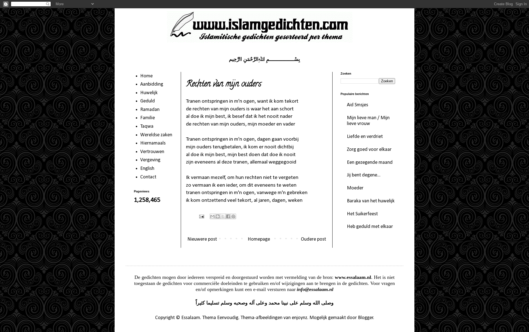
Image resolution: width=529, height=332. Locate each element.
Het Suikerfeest (362, 214)
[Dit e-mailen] (212, 216)
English (147, 168)
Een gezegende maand (370, 162)
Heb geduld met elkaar (370, 226)
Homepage (259, 239)
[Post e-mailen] (201, 216)
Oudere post (313, 239)
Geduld (147, 101)
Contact (148, 177)
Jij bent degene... (363, 175)
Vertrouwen (152, 151)
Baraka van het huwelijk (371, 201)
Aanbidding (151, 84)
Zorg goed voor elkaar (369, 149)
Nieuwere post (202, 239)
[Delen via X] (223, 216)
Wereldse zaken (156, 135)
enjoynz (299, 317)
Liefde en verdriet (365, 136)
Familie (147, 118)
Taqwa (146, 126)
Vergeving (150, 160)
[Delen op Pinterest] (233, 216)
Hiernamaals (153, 143)
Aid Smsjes (357, 105)
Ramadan (150, 109)
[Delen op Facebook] (228, 216)
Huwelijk (149, 93)
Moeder (355, 188)
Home (146, 76)
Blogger (365, 317)
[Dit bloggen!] (217, 216)
